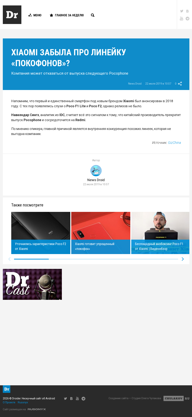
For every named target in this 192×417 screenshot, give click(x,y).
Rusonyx (23, 402)
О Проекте (9, 402)
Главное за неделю (69, 15)
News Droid (135, 83)
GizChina (174, 143)
